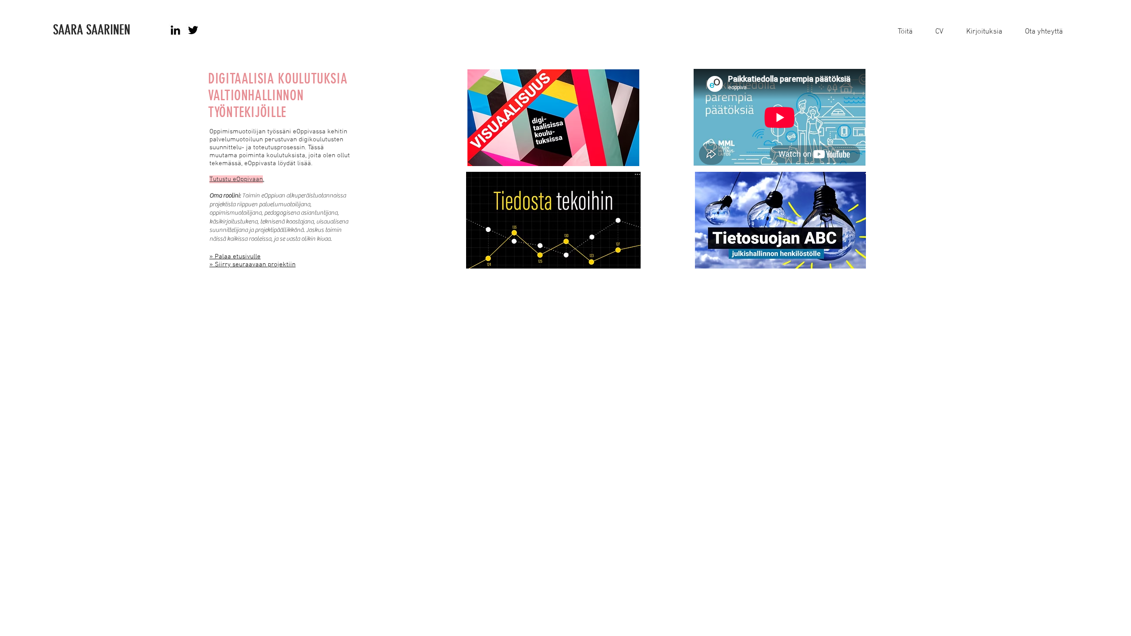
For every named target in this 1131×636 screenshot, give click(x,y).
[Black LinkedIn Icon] (175, 30)
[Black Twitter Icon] (193, 30)
